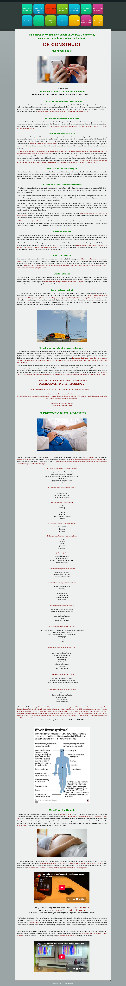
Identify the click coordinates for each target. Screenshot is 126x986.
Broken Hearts (51, 21)
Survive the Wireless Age (86, 21)
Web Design (55, 983)
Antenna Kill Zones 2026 (98, 9)
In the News (62, 20)
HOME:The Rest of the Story (39, 10)
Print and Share (98, 21)
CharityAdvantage (69, 983)
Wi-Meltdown (51, 8)
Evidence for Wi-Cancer (62, 9)
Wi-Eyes (27, 20)
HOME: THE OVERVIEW (27, 9)
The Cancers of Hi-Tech (74, 9)
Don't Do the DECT (74, 21)
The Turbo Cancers (86, 9)
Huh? (39, 20)
